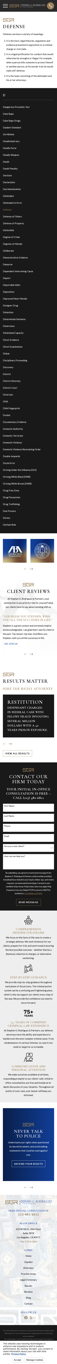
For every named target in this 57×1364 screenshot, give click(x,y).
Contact (28, 1303)
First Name (9, 806)
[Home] (27, 5)
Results (28, 1285)
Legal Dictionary (28, 1279)
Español (28, 1262)
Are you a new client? (14, 846)
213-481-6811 (28, 1214)
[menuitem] (28, 107)
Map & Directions (28, 1241)
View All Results (17, 753)
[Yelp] (31, 1317)
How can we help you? (14, 856)
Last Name (9, 816)
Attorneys (28, 1267)
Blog (28, 1297)
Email (6, 836)
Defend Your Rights (28, 1163)
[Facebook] (26, 1317)
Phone (7, 826)
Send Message (28, 902)
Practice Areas (28, 1273)
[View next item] (31, 569)
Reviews (28, 1291)
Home (28, 1255)
